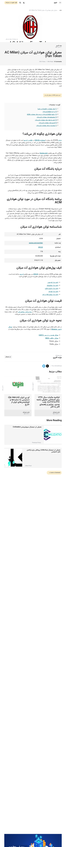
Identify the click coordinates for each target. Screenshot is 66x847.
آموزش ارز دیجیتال (32, 387)
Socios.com (44, 153)
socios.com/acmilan (36, 243)
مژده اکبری (59, 46)
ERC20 (40, 247)
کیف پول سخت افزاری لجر (50, 294)
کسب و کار (2, 388)
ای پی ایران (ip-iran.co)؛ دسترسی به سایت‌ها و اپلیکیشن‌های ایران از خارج (18, 401)
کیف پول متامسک (52, 285)
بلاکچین (30, 140)
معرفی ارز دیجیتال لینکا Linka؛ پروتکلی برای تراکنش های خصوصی (43, 451)
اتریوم (25, 140)
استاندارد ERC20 (40, 140)
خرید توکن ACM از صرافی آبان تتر (52, 95)
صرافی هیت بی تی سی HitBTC (48, 335)
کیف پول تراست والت (51, 288)
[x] (47, 366)
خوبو (55, 2)
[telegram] (43, 366)
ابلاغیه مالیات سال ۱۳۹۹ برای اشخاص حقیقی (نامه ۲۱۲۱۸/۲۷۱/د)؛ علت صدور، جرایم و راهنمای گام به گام (48, 402)
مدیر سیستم (56, 412)
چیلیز (60, 140)
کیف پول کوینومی (52, 282)
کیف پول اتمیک (53, 291)
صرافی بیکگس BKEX (51, 338)
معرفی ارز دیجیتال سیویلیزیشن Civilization (27, 427)
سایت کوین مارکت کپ (25, 312)
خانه (60, 10)
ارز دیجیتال (8, 357)
